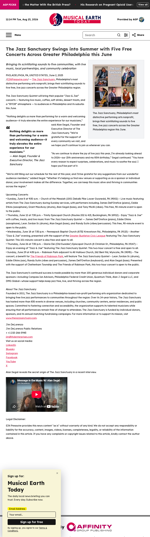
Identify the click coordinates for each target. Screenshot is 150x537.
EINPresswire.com (17, 79)
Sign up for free (31, 522)
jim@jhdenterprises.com (19, 336)
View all (143, 4)
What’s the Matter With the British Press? (42, 4)
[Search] (118, 35)
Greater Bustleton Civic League (87, 235)
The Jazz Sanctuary (43, 79)
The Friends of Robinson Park (46, 256)
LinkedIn (11, 345)
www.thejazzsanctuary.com (21, 318)
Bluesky (10, 349)
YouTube (11, 361)
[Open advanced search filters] (125, 35)
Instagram (12, 353)
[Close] (57, 473)
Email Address (17, 508)
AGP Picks (9, 4)
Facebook (11, 357)
